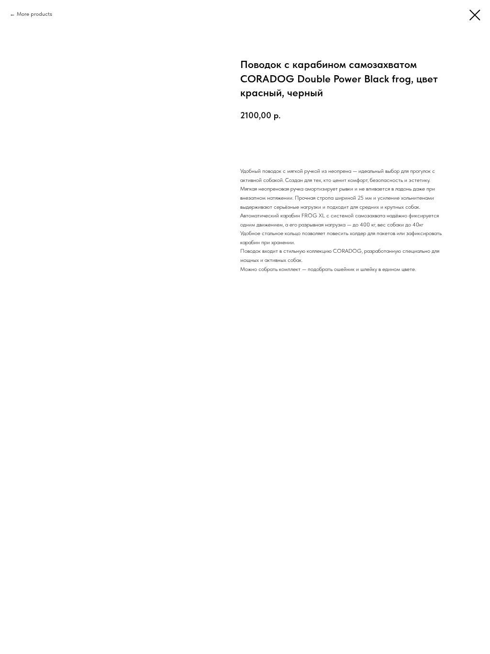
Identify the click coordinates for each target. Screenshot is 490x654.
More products (34, 14)
